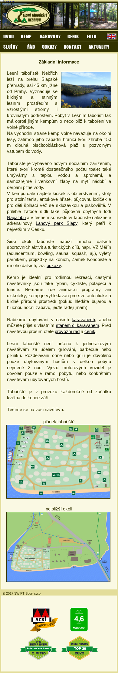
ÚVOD (8, 36)
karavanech (83, 319)
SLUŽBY (10, 47)
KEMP (27, 36)
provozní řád (67, 331)
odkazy (54, 265)
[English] (111, 37)
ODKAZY (49, 47)
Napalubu (16, 217)
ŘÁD (31, 47)
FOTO (92, 36)
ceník (89, 331)
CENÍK (73, 36)
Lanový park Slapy (56, 223)
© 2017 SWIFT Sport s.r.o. (22, 593)
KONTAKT (73, 47)
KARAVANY (50, 36)
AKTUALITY (99, 47)
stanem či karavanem (77, 325)
